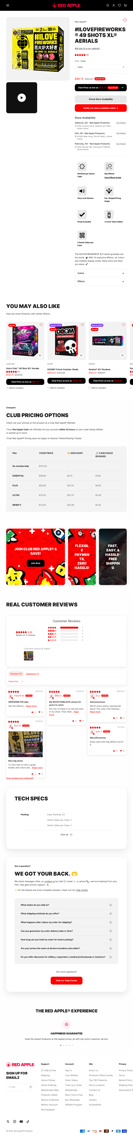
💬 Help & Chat (48, 1070)
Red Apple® (80, 21)
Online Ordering (48, 1085)
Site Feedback (48, 1109)
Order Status (71, 1080)
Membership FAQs (50, 1090)
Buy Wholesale (72, 1100)
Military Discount (49, 1104)
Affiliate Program (73, 1104)
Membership (71, 1090)
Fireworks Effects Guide (101, 1075)
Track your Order (73, 1085)
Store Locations (97, 1085)
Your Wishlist (71, 1075)
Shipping (45, 1075)
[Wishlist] (119, 5)
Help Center (82, 890)
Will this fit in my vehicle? (87, 48)
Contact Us (94, 1090)
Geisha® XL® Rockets (99, 369)
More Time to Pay (74, 1095)
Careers (93, 1100)
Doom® (50, 364)
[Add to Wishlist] (125, 20)
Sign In (68, 1070)
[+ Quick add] (40, 355)
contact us (49, 881)
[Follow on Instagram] (14, 1121)
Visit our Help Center (66, 980)
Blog (91, 1095)
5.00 (30, 632)
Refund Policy (125, 1080)
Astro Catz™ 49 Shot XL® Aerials (22, 368)
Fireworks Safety (49, 1095)
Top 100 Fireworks (98, 1080)
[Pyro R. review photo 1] (25, 744)
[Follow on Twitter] (8, 1121)
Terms (122, 1075)
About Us (93, 1070)
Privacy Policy (126, 1070)
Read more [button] (31, 706)
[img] (13, 691)
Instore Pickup (48, 1080)
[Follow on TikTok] (28, 1121)
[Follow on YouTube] (21, 1121)
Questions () (32, 673)
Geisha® (92, 364)
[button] (80, 55)
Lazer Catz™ (10, 364)
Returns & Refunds (50, 1100)
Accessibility (95, 1104)
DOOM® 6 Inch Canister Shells (62, 369)
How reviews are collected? (20, 778)
